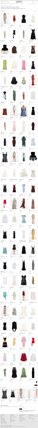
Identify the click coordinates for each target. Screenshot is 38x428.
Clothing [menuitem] (10, 3)
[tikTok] (30, 418)
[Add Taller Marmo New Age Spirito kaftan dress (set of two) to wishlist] (27, 136)
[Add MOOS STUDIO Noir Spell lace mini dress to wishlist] (27, 275)
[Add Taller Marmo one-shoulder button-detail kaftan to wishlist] (8, 60)
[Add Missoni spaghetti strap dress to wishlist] (17, 229)
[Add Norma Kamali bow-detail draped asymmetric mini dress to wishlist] (8, 198)
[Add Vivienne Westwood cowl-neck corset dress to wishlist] (36, 29)
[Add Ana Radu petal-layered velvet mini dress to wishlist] (8, 44)
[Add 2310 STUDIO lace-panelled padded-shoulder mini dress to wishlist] (17, 106)
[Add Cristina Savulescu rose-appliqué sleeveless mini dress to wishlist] (8, 321)
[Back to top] (36, 382)
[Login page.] (34, 2)
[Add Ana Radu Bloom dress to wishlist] (8, 367)
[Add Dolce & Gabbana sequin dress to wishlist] (17, 14)
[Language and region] (32, 2)
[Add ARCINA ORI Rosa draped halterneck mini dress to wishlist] (36, 14)
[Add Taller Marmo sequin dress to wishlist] (36, 214)
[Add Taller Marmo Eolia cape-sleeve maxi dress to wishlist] (27, 337)
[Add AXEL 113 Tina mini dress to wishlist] (36, 337)
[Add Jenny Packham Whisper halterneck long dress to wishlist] (27, 29)
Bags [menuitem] (14, 3)
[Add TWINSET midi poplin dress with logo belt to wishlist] (36, 106)
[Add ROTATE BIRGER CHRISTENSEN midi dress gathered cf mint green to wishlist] (27, 229)
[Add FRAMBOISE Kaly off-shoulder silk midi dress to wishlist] (27, 106)
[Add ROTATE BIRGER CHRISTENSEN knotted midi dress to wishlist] (8, 75)
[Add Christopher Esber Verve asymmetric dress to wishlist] (8, 90)
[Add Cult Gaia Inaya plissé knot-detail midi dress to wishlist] (17, 136)
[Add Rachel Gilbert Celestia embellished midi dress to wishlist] (17, 352)
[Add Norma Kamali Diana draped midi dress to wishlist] (17, 90)
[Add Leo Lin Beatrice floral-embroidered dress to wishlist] (27, 75)
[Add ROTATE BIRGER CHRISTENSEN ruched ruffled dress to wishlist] (36, 291)
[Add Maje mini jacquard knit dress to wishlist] (8, 152)
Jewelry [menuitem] (19, 3)
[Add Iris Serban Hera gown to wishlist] (36, 260)
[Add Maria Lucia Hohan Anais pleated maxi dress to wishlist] (8, 29)
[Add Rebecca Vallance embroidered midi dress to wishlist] (17, 275)
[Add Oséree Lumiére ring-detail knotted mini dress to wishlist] (8, 291)
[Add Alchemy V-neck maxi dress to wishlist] (27, 260)
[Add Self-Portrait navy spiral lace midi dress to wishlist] (36, 60)
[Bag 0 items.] (36, 2)
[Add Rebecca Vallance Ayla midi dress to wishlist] (8, 136)
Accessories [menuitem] (17, 3)
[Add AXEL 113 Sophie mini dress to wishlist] (27, 14)
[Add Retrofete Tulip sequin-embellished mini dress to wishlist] (17, 152)
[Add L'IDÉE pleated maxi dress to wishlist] (27, 198)
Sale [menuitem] (23, 3)
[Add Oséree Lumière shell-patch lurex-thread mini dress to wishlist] (8, 106)
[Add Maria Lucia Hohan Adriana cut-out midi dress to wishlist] (27, 90)
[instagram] (29, 418)
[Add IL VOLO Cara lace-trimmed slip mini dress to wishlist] (8, 183)
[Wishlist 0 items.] (35, 2)
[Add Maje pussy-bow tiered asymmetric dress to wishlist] (36, 121)
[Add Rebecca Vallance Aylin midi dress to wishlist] (27, 183)
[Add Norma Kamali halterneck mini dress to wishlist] (27, 245)
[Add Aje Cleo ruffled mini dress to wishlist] (17, 306)
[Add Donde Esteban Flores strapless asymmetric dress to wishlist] (8, 121)
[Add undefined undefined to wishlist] (7, 389)
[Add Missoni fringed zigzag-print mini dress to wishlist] (36, 321)
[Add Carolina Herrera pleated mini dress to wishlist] (27, 168)
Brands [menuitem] (8, 3)
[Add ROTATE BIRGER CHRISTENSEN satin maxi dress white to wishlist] (17, 168)
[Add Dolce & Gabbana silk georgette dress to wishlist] (8, 229)
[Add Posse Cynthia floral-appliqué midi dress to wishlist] (17, 337)
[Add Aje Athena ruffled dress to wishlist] (17, 214)
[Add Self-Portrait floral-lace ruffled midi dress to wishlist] (17, 183)
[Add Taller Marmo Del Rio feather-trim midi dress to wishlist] (17, 291)
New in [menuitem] (6, 3)
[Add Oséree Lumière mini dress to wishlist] (36, 183)
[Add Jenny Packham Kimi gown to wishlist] (27, 152)
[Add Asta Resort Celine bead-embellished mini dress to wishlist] (8, 352)
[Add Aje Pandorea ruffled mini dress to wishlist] (17, 44)
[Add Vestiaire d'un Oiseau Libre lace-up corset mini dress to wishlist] (27, 306)
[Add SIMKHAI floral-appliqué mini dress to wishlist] (27, 44)
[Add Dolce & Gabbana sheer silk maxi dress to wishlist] (27, 121)
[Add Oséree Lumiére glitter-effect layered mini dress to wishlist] (8, 245)
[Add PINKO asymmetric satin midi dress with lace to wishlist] (36, 275)
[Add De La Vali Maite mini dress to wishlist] (17, 60)
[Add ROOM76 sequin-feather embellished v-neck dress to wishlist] (36, 198)
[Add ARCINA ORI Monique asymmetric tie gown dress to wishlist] (36, 75)
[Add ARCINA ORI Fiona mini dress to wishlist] (27, 352)
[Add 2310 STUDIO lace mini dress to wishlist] (27, 291)
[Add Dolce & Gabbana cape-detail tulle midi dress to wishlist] (17, 367)
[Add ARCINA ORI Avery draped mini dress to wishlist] (8, 275)
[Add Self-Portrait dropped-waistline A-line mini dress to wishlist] (17, 245)
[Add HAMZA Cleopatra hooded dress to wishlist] (36, 352)
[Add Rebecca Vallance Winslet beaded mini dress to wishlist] (36, 306)
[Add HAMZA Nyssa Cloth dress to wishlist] (8, 214)
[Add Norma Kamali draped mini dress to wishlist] (17, 29)
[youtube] (33, 418)
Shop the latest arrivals (20, 0)
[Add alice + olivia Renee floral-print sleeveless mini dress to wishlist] (36, 245)
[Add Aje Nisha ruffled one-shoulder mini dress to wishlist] (36, 136)
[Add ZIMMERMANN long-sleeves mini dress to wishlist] (17, 75)
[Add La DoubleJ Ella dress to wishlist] (8, 337)
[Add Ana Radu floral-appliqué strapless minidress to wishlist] (36, 152)
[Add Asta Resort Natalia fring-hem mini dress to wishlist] (27, 60)
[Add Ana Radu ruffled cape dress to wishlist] (27, 367)
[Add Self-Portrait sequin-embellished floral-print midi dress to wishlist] (8, 306)
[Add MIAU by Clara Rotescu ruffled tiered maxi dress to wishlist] (17, 121)
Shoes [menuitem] (12, 3)
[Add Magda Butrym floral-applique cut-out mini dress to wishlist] (36, 168)
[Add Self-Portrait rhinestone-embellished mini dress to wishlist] (8, 14)
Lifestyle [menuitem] (22, 3)
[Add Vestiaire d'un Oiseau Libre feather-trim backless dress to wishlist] (8, 168)
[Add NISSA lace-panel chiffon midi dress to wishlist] (17, 198)
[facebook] (32, 418)
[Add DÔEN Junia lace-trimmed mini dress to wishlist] (27, 214)
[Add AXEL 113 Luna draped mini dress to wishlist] (17, 321)
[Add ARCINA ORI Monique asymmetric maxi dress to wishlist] (36, 229)
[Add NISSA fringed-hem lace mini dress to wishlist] (36, 90)
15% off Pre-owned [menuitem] (3, 3)
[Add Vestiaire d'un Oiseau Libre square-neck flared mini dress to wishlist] (27, 321)
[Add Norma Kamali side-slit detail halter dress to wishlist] (36, 367)
